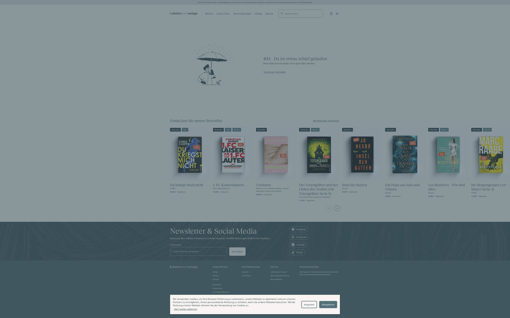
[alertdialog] (255, 304)
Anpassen (309, 304)
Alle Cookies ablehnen (185, 309)
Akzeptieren (328, 304)
